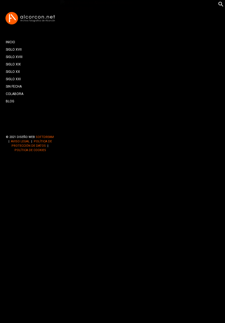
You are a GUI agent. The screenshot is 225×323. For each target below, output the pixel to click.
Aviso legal (20, 141)
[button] (221, 5)
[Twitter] (30, 128)
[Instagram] (39, 128)
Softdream (45, 137)
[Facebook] (21, 128)
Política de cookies (30, 150)
